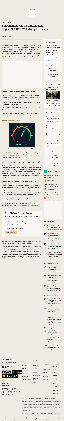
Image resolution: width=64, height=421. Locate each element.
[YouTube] (8, 367)
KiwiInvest (49, 317)
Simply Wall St (8, 36)
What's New (45, 379)
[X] (5, 367)
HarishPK (49, 330)
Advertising (55, 366)
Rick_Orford (49, 224)
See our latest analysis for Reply (11, 120)
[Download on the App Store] (6, 372)
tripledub (49, 233)
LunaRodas (49, 275)
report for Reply (17, 157)
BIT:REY (4, 57)
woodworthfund (50, 266)
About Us (55, 369)
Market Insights (46, 376)
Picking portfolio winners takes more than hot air (51, 185)
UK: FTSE (24, 368)
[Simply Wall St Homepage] (8, 359)
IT (6, 22)
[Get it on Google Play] (17, 372)
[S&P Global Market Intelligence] (7, 384)
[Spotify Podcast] (11, 367)
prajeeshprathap (50, 285)
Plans (54, 364)
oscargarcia (49, 298)
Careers (55, 375)
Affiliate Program (57, 386)
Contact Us (55, 372)
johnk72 (48, 344)
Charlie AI (55, 393)
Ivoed (48, 252)
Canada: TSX (25, 376)
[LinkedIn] (3, 367)
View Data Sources (6, 397)
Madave (49, 337)
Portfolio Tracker (46, 364)
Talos (48, 243)
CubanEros (49, 307)
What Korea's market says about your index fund (52, 194)
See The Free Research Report (51, 126)
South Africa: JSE (26, 379)
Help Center (56, 379)
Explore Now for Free (11, 232)
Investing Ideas (46, 369)
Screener (45, 366)
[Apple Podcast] (13, 367)
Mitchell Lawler (50, 180)
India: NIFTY (25, 373)
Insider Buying (36, 372)
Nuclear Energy (36, 375)
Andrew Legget (50, 189)
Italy (3, 22)
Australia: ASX (25, 371)
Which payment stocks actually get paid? (51, 176)
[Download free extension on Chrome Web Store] (10, 376)
